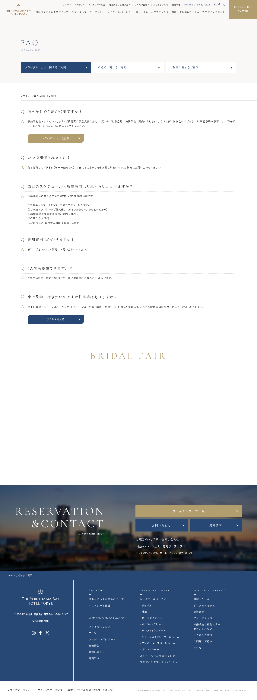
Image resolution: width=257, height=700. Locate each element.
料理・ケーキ (202, 599)
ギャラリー (80, 5)
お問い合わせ (161, 525)
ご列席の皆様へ (142, 5)
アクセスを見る (56, 319)
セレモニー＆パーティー (119, 12)
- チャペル (146, 605)
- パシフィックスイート (153, 630)
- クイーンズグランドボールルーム (159, 637)
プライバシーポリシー (20, 690)
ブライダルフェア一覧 (189, 511)
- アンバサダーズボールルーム (157, 643)
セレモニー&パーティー (154, 599)
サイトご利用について (50, 690)
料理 (174, 12)
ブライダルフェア (81, 12)
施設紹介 (199, 611)
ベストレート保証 (97, 5)
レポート (67, 5)
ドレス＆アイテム (204, 605)
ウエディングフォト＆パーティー (160, 662)
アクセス (199, 647)
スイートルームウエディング (152, 12)
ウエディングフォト (213, 12)
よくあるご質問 (161, 5)
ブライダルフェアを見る (55, 138)
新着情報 (176, 5)
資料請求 (215, 525)
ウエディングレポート (102, 639)
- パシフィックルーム (152, 624)
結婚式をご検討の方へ (119, 5)
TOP (10, 575)
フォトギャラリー (204, 618)
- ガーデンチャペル (151, 618)
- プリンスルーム (149, 649)
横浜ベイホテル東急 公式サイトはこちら (91, 690)
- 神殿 (143, 611)
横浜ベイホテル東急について (52, 12)
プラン (98, 12)
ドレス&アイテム (189, 12)
